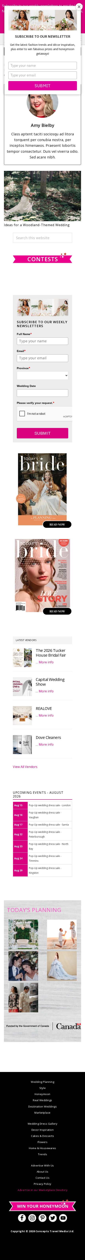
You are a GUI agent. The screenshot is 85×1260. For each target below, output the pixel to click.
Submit (42, 85)
